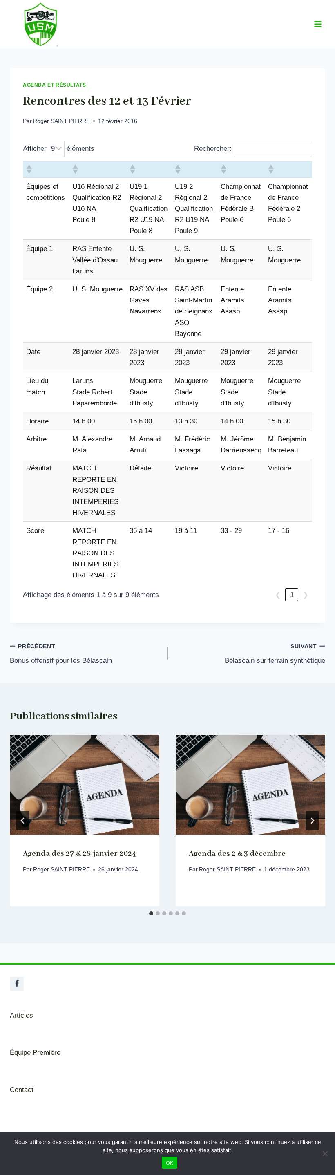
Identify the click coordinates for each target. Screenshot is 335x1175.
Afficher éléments (58, 148)
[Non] (325, 1153)
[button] (28, 169)
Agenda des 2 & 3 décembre (237, 854)
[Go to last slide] (22, 820)
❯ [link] (305, 595)
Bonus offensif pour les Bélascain (61, 654)
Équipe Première (35, 1052)
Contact (22, 1090)
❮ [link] (278, 595)
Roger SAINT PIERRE (61, 121)
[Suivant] (312, 820)
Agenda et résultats (54, 85)
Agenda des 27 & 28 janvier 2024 (79, 854)
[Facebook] (17, 984)
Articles (21, 1015)
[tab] (151, 913)
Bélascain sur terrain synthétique (275, 654)
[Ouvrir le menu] (317, 24)
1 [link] (292, 595)
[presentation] (84, 785)
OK (170, 1162)
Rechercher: (213, 148)
